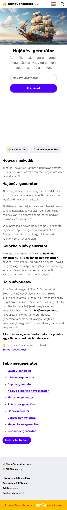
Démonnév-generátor (21, 431)
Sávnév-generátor (19, 370)
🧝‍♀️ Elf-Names (12, 469)
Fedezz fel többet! (17, 440)
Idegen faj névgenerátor (23, 424)
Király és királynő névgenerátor (28, 390)
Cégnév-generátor (19, 384)
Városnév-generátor (20, 377)
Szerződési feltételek (14, 483)
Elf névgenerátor (18, 411)
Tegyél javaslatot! (14, 349)
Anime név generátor (21, 404)
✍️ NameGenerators (16, 464)
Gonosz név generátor (21, 417)
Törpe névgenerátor (20, 397)
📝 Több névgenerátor (45, 149)
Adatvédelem (10, 488)
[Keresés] (62, 4)
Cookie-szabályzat (13, 493)
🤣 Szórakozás (17, 149)
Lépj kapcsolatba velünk (16, 478)
